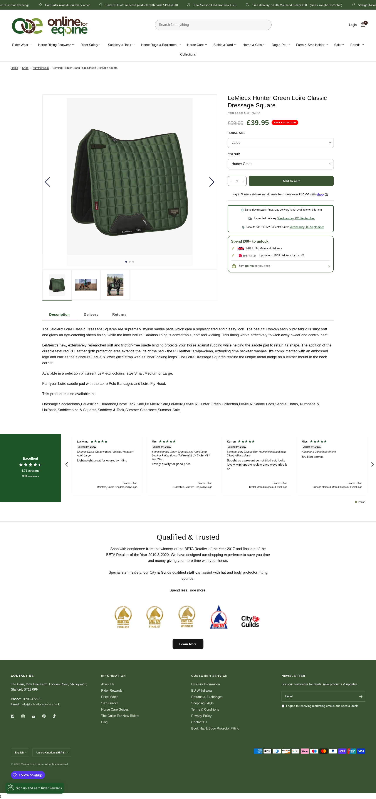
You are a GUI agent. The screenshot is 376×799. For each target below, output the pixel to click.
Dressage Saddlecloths (61, 404)
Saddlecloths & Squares (77, 410)
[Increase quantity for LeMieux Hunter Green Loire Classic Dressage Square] (243, 181)
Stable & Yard (223, 45)
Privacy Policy (201, 716)
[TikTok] (57, 716)
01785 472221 (32, 699)
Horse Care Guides (115, 709)
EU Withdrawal (201, 690)
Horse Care (195, 45)
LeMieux (176, 404)
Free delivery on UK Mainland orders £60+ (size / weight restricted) (273, 5)
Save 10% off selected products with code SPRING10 (117, 5)
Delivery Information (205, 684)
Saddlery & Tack (119, 45)
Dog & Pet (279, 45)
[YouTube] (36, 716)
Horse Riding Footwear (54, 45)
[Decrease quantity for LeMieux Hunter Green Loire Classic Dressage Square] (231, 181)
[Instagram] (26, 716)
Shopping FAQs (202, 703)
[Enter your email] (360, 696)
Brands (355, 45)
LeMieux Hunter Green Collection (211, 404)
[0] (362, 25)
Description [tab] (59, 314)
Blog (104, 722)
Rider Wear (20, 45)
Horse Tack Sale (130, 404)
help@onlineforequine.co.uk (40, 704)
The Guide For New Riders (120, 716)
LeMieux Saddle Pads (256, 404)
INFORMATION (113, 675)
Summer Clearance (141, 410)
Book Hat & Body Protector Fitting (215, 728)
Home (14, 67)
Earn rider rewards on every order (43, 5)
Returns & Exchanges (207, 697)
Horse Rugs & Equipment (159, 45)
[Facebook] (15, 716)
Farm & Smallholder (310, 45)
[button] (47, 182)
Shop (25, 67)
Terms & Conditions (205, 709)
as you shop (257, 266)
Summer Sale (41, 67)
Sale (337, 45)
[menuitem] (22, 45)
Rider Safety (89, 45)
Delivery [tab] (91, 314)
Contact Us (199, 722)
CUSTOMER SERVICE (209, 675)
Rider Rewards (112, 690)
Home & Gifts (252, 45)
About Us (107, 684)
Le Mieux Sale (156, 404)
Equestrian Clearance (98, 404)
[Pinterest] (47, 716)
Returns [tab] (119, 314)
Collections (188, 54)
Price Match (109, 697)
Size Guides (110, 703)
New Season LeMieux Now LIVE (191, 5)
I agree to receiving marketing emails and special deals (322, 706)
